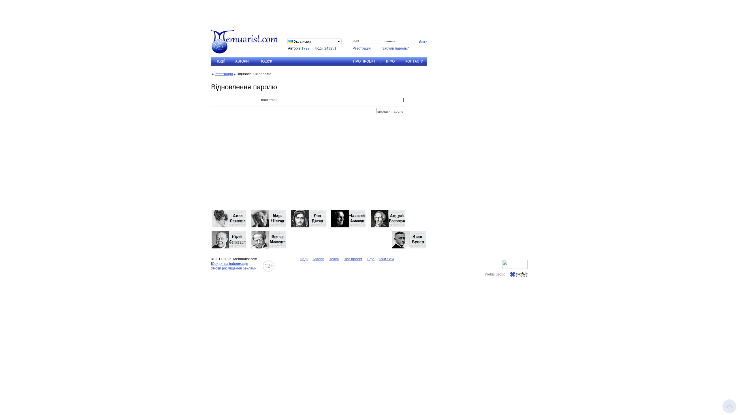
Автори (242, 61)
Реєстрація (362, 48)
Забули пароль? (395, 48)
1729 (306, 48)
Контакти (414, 61)
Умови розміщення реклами (234, 268)
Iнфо (390, 61)
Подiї (220, 61)
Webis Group (495, 274)
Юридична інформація (229, 264)
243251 (330, 48)
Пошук (265, 61)
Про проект (364, 61)
